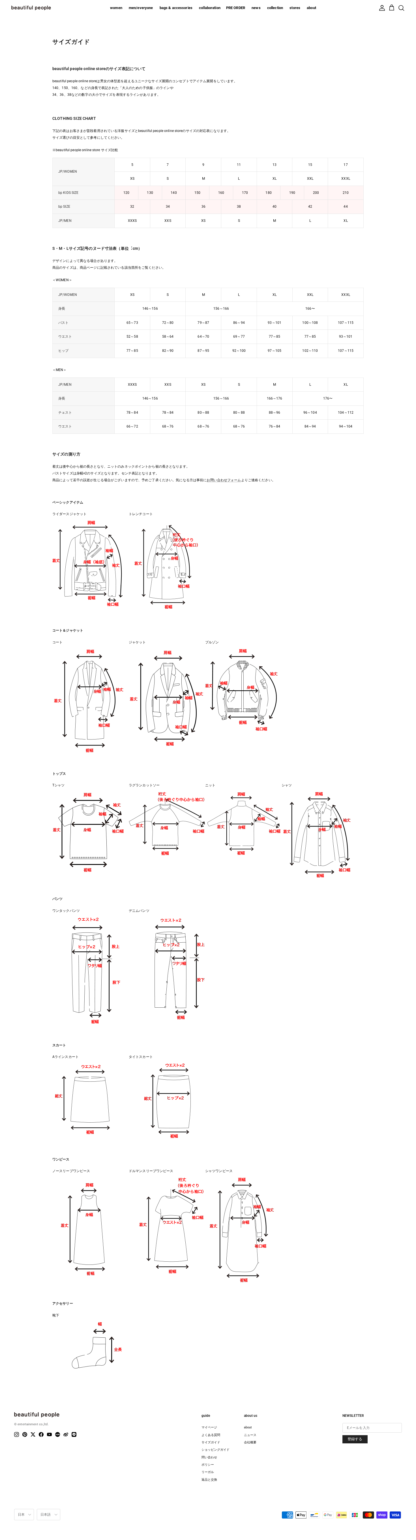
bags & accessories (176, 8)
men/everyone (141, 8)
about (311, 8)
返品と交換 (209, 1480)
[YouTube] (49, 1434)
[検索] (401, 8)
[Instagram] (16, 1434)
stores (295, 8)
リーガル (207, 1472)
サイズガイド (210, 1442)
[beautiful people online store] (31, 8)
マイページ (209, 1427)
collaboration (209, 8)
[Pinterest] (24, 1434)
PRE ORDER (235, 8)
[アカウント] (382, 8)
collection (275, 8)
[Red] (57, 1434)
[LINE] (74, 1434)
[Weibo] (65, 1434)
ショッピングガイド (215, 1450)
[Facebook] (41, 1434)
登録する (355, 1439)
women (116, 8)
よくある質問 (210, 1435)
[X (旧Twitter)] (33, 1434)
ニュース (250, 1435)
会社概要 (250, 1442)
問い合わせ (209, 1457)
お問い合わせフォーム (224, 480)
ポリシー (207, 1465)
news (256, 8)
